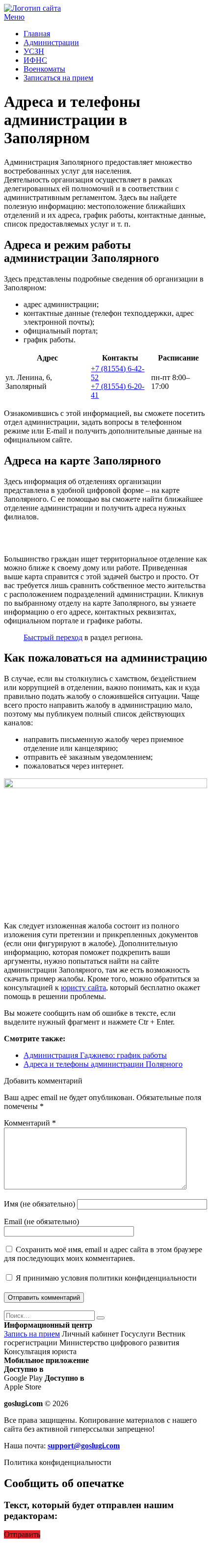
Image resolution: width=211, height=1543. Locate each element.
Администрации (51, 42)
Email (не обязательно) (41, 1221)
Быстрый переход (53, 637)
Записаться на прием (58, 78)
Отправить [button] (22, 1534)
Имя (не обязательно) (39, 1204)
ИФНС (35, 60)
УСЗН (34, 51)
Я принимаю (105, 1278)
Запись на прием (32, 1334)
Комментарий (30, 1123)
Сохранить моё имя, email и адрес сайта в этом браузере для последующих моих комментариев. (103, 1253)
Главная (37, 33)
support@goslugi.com (84, 1445)
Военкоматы (44, 69)
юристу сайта (83, 987)
